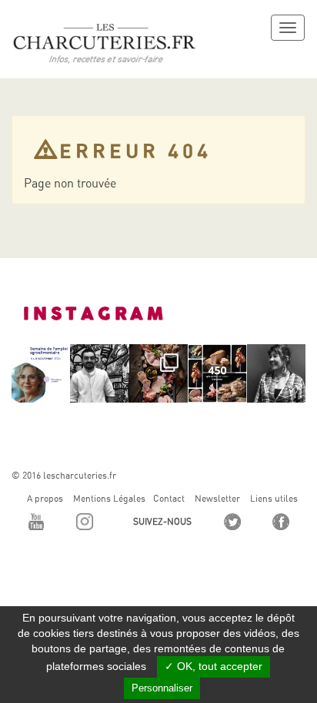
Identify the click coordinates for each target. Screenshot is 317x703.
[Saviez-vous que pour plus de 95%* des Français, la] (158, 373)
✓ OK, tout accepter (213, 666)
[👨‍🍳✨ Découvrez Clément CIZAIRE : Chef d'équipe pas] (99, 373)
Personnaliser (162, 688)
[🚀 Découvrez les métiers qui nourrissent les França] (41, 373)
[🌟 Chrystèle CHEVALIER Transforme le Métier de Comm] (276, 373)
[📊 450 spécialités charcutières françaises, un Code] (217, 373)
